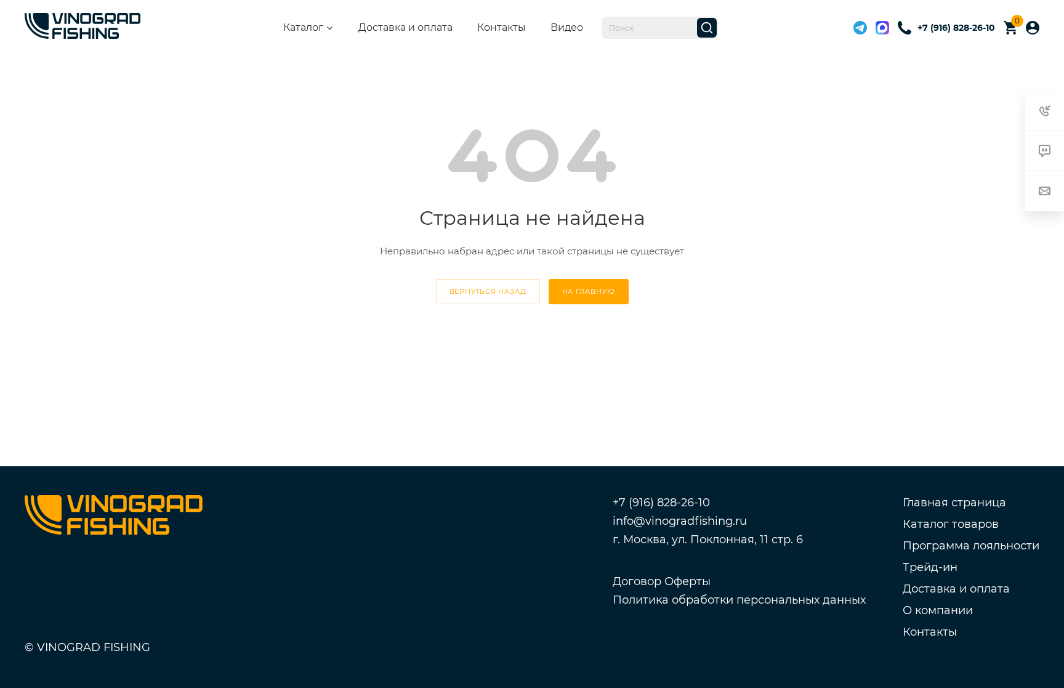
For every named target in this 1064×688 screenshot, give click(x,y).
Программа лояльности (971, 545)
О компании (938, 610)
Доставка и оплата (405, 27)
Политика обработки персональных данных (739, 600)
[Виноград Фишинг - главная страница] (82, 28)
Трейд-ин (930, 567)
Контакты (501, 27)
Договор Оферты (662, 581)
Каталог (303, 27)
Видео (566, 27)
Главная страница (954, 502)
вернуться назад (487, 291)
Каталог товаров (951, 524)
